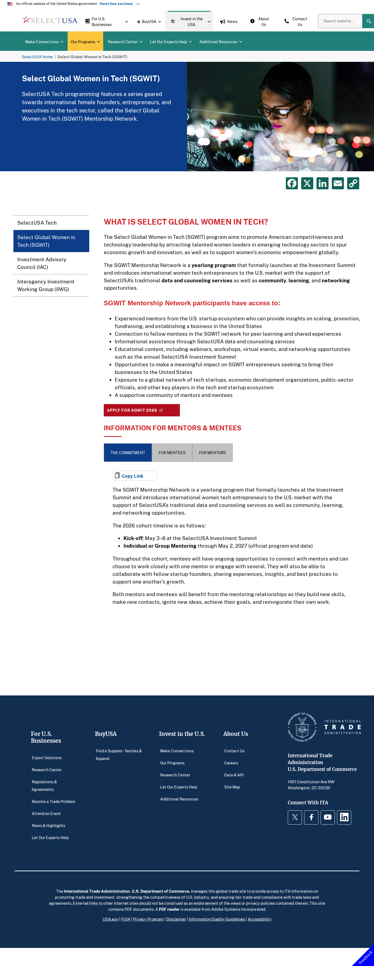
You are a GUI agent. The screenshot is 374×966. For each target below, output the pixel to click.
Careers (231, 762)
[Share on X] (307, 183)
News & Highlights (48, 825)
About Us (235, 733)
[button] (105, 21)
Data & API (234, 774)
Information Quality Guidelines (217, 918)
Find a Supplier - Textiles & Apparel (119, 754)
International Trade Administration (97, 891)
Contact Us (234, 750)
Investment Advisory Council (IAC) (41, 263)
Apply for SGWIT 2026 (132, 410)
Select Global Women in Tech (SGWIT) (46, 241)
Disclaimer (176, 918)
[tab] (128, 452)
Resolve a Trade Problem (53, 801)
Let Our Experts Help (50, 837)
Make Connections (177, 750)
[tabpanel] (187, 116)
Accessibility (260, 918)
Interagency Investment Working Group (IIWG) (45, 285)
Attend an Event (46, 813)
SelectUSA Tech (37, 222)
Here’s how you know (117, 4)
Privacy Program (148, 918)
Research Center (47, 769)
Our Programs (172, 762)
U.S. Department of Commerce (160, 891)
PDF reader (169, 909)
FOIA (125, 918)
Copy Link (132, 476)
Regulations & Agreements (44, 785)
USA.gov (110, 918)
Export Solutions (47, 757)
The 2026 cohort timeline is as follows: (159, 525)
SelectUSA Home (37, 56)
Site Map (232, 786)
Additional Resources (179, 798)
